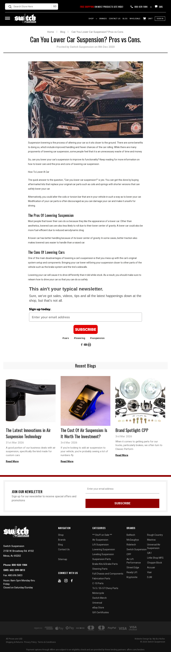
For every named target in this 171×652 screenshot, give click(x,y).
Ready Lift (132, 572)
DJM (149, 577)
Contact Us (114, 19)
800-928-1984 (140, 6)
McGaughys (133, 539)
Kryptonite (132, 577)
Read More (12, 461)
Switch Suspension (137, 549)
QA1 (149, 553)
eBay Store (98, 607)
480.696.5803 (15, 575)
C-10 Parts (98, 583)
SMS (160, 6)
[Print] (89, 344)
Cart (150, 19)
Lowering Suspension (103, 549)
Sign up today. (40, 309)
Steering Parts (100, 568)
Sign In (160, 19)
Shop (91, 19)
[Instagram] (66, 581)
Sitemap (62, 559)
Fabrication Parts (101, 578)
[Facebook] (81, 344)
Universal (97, 602)
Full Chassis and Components (107, 573)
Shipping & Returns (14, 642)
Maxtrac (151, 539)
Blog (125, 19)
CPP (129, 554)
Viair (149, 572)
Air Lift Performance (134, 561)
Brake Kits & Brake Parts (105, 564)
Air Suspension (100, 539)
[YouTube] (59, 581)
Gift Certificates (100, 612)
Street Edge (133, 567)
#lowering (79, 338)
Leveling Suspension (103, 554)
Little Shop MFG (155, 557)
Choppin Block (154, 562)
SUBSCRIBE (85, 329)
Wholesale (135, 19)
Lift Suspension (100, 544)
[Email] (85, 344)
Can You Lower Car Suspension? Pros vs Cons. (85, 39)
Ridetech (131, 544)
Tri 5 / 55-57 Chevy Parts (105, 588)
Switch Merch (99, 598)
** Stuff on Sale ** (102, 535)
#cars (65, 338)
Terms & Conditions (47, 642)
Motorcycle (98, 593)
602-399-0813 (17, 570)
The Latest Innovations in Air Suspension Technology (28, 433)
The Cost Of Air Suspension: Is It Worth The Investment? (84, 433)
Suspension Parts (101, 559)
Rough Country (155, 535)
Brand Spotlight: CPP (131, 430)
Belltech (131, 535)
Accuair (151, 567)
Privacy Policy (30, 642)
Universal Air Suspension (153, 546)
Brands (103, 19)
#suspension (97, 338)
